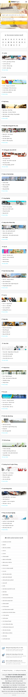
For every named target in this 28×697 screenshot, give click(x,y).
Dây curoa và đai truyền (8, 209)
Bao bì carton (6, 261)
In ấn (4, 77)
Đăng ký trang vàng (14, 647)
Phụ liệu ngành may (7, 138)
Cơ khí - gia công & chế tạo (9, 61)
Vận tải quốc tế (6, 499)
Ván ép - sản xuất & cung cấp (9, 160)
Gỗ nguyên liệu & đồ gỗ (10, 150)
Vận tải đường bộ (6, 281)
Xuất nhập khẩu (7, 488)
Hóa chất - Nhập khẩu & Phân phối (10, 352)
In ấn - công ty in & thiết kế (9, 85)
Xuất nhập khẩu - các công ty (9, 497)
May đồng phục (6, 136)
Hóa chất (6, 343)
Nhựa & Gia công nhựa (8, 597)
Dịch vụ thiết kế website (14, 661)
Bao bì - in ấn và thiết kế (8, 257)
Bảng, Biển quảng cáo (8, 475)
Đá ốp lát (5, 428)
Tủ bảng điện (5, 186)
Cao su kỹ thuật (6, 307)
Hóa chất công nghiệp (8, 354)
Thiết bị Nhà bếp (6, 448)
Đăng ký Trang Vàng (8, 670)
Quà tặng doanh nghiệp (8, 609)
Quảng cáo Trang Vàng (21, 670)
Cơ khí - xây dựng (7, 68)
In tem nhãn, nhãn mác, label (9, 90)
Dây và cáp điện (6, 184)
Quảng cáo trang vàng (14, 654)
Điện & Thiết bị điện (8, 174)
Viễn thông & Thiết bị (7, 633)
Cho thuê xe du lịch (7, 404)
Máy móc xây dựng (7, 327)
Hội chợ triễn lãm (6, 479)
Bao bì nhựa (5, 259)
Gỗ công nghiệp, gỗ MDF (8, 164)
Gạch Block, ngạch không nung (10, 426)
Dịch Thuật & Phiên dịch (8, 525)
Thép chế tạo (5, 382)
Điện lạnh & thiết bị (7, 562)
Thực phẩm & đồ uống (8, 624)
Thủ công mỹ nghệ (7, 621)
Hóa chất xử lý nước (7, 356)
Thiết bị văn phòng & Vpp (8, 627)
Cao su (5, 295)
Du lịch (5, 392)
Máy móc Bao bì (6, 332)
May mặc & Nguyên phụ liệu (10, 125)
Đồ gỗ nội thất (6, 162)
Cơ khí (5, 53)
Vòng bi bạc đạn (6, 211)
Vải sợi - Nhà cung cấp (8, 140)
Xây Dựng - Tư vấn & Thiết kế (9, 112)
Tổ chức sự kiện (6, 477)
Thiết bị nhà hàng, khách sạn (9, 450)
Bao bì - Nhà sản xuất (8, 255)
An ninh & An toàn (7, 541)
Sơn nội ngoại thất (7, 430)
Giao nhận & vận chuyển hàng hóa (10, 283)
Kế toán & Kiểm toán (7, 523)
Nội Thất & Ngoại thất (8, 600)
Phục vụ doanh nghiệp (9, 513)
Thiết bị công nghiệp (7, 206)
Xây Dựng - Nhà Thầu (7, 110)
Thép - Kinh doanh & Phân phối (10, 378)
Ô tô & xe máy (6, 606)
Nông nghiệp (6, 603)
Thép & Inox (6, 367)
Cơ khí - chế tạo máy (7, 65)
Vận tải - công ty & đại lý (8, 279)
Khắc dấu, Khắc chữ (7, 527)
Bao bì (5, 246)
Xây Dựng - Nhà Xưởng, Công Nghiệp (11, 114)
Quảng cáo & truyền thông (10, 464)
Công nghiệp (6, 198)
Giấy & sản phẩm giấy (9, 222)
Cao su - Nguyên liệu (7, 303)
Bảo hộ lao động (6, 547)
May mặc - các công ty (8, 134)
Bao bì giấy (5, 237)
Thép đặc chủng (6, 380)
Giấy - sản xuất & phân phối (9, 231)
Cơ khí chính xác (6, 63)
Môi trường (5, 594)
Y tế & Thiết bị (6, 615)
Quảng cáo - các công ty (8, 473)
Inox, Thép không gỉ (7, 376)
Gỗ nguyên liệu (6, 158)
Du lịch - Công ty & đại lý (8, 400)
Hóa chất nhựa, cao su (8, 358)
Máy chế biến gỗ (6, 334)
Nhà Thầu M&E (6, 116)
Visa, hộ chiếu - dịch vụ (8, 406)
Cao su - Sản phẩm (7, 305)
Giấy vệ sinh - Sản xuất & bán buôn (10, 235)
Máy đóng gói (6, 329)
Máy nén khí (5, 213)
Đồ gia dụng (7, 440)
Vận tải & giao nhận (8, 271)
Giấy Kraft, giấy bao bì (8, 233)
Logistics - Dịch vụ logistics (9, 501)
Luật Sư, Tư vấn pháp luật (8, 521)
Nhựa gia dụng (6, 455)
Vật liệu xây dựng (8, 416)
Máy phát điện (6, 189)
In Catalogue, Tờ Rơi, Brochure (9, 88)
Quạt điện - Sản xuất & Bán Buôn (10, 453)
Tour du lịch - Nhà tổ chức (8, 402)
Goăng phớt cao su (7, 310)
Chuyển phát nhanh (7, 285)
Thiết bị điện (5, 182)
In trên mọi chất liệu (7, 92)
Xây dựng (5, 101)
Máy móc (5, 319)
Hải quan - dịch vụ (7, 503)
